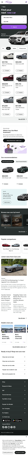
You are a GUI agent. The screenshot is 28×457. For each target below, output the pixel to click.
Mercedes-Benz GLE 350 (7, 35)
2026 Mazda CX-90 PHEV (7, 86)
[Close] (26, 436)
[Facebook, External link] (6, 427)
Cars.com (13, 443)
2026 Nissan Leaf (6, 178)
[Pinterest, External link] (14, 427)
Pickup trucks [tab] (22, 48)
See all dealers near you (19, 347)
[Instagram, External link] (11, 427)
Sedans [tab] (14, 48)
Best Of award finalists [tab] (21, 161)
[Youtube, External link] (9, 427)
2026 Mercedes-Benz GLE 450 (6, 108)
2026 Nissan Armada (22, 178)
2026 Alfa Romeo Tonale (20, 108)
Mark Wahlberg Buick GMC (6, 336)
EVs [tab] (3, 48)
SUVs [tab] (8, 48)
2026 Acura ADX (20, 64)
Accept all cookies (20, 452)
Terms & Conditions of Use (7, 432)
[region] (14, 446)
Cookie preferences (8, 452)
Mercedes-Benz (6, 224)
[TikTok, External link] (3, 427)
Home (4, 6)
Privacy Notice (18, 440)
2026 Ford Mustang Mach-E (7, 64)
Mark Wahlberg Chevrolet (18, 336)
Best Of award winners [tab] (7, 161)
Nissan (17, 224)
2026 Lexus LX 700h (19, 86)
